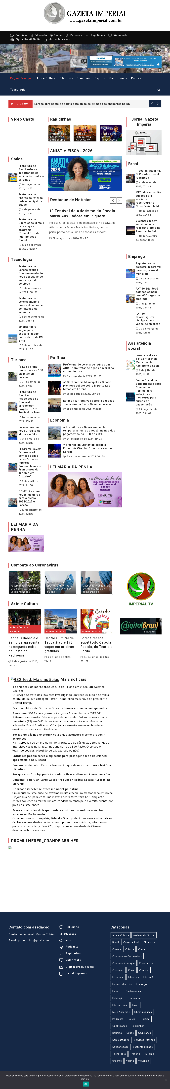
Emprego (141, 984)
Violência (143, 1060)
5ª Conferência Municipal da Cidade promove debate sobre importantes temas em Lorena (87, 386)
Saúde (58, 35)
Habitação (118, 998)
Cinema (116, 949)
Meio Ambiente (121, 1012)
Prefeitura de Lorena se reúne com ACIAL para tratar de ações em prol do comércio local (88, 368)
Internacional (120, 1005)
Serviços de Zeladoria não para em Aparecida (82, 312)
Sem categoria (58, 301)
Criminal (144, 970)
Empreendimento (122, 984)
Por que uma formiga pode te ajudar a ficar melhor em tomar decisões (61, 774)
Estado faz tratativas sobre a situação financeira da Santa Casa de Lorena (88, 402)
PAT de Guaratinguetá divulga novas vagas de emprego (148, 319)
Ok (85, 1084)
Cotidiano (22, 35)
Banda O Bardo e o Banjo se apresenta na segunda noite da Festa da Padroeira (24, 646)
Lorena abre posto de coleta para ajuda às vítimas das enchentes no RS (82, 103)
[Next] (115, 133)
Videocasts (121, 35)
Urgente (117, 1060)
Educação (41, 35)
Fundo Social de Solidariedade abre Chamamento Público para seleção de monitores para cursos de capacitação (148, 392)
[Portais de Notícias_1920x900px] (85, 173)
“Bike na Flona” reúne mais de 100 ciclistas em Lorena (31, 372)
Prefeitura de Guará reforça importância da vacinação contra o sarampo (31, 172)
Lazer (135, 1005)
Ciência (129, 949)
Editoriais (66, 78)
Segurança (144, 1032)
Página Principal (21, 78)
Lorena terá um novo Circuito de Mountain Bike (30, 431)
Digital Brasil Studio (28, 39)
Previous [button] (152, 103)
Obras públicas (143, 1012)
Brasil (115, 942)
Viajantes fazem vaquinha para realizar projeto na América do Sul (148, 226)
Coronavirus (146, 963)
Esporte (100, 78)
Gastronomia (118, 78)
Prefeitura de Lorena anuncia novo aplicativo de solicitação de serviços (31, 305)
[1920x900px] (26, 543)
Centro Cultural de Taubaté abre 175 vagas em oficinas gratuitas (59, 644)
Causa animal (131, 942)
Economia (83, 78)
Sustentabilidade (143, 1046)
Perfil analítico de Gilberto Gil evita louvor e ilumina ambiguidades (59, 708)
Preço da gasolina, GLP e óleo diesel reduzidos (148, 174)
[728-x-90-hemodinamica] (116, 62)
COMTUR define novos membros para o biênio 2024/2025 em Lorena (29, 498)
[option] (97, 104)
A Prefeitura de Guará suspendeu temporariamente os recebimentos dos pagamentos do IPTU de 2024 (89, 431)
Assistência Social (144, 935)
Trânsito (135, 1053)
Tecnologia (18, 89)
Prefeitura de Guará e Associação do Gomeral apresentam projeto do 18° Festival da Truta (30, 402)
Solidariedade (120, 1046)
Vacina (130, 1060)
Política (136, 78)
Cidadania (149, 942)
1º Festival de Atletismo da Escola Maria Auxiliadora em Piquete (82, 213)
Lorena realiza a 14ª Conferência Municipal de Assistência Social (148, 360)
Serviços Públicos (144, 1039)
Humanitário (136, 998)
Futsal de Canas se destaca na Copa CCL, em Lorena (84, 270)
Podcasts (76, 35)
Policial (132, 1019)
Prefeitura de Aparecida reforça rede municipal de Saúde (31, 199)
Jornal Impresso (59, 39)
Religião (15, 631)
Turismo (149, 1053)
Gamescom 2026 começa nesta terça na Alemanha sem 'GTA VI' (56, 713)
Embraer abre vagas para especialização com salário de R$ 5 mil (31, 333)
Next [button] (158, 103)
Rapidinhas (98, 35)
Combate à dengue (123, 963)
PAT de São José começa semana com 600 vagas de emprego (148, 293)
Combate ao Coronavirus (127, 956)
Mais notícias (73, 679)
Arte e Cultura (46, 78)
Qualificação (119, 1025)
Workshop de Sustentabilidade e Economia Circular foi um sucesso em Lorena (88, 448)
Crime (131, 970)
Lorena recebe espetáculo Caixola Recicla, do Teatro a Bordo (97, 644)
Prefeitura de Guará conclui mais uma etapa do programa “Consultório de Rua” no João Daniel (31, 230)
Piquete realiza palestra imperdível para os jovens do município (148, 268)
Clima (141, 949)
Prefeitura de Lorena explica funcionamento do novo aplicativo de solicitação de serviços (31, 275)
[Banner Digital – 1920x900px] (60, 870)
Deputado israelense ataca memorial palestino (45, 789)
